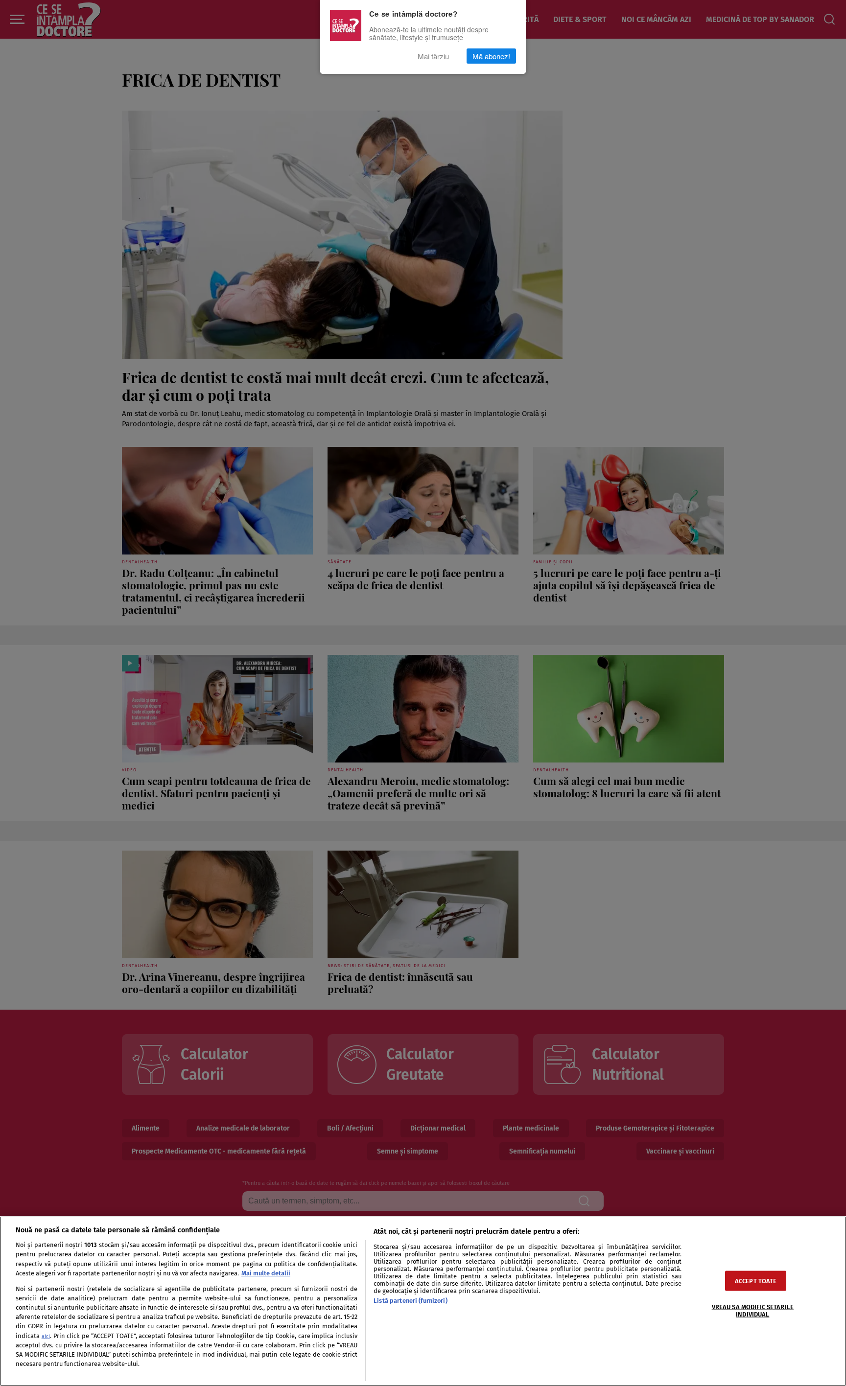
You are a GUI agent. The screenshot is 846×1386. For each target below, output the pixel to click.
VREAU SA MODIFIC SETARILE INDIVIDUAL (753, 1310)
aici (46, 1336)
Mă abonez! (491, 56)
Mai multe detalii (265, 1273)
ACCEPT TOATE (756, 1280)
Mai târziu (433, 56)
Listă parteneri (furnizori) (410, 1300)
